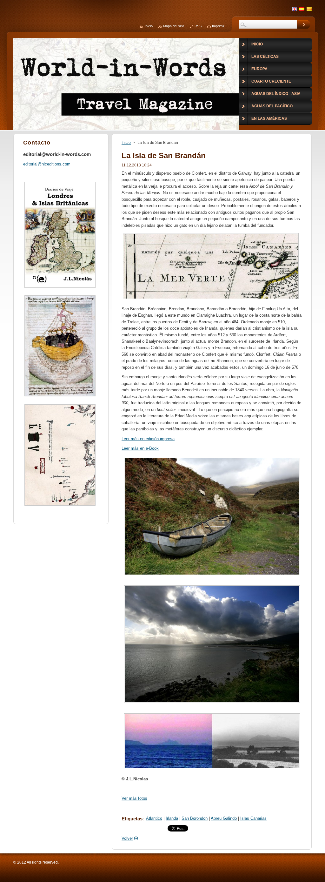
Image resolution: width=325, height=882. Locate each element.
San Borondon (195, 818)
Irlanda (172, 818)
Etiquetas (132, 818)
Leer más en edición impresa (148, 438)
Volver (127, 838)
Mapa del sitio (173, 26)
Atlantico (154, 818)
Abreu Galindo (224, 818)
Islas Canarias (253, 818)
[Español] (301, 8)
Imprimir (218, 26)
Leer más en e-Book (140, 448)
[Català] (309, 8)
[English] (294, 8)
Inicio (126, 143)
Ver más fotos (134, 798)
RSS (198, 26)
